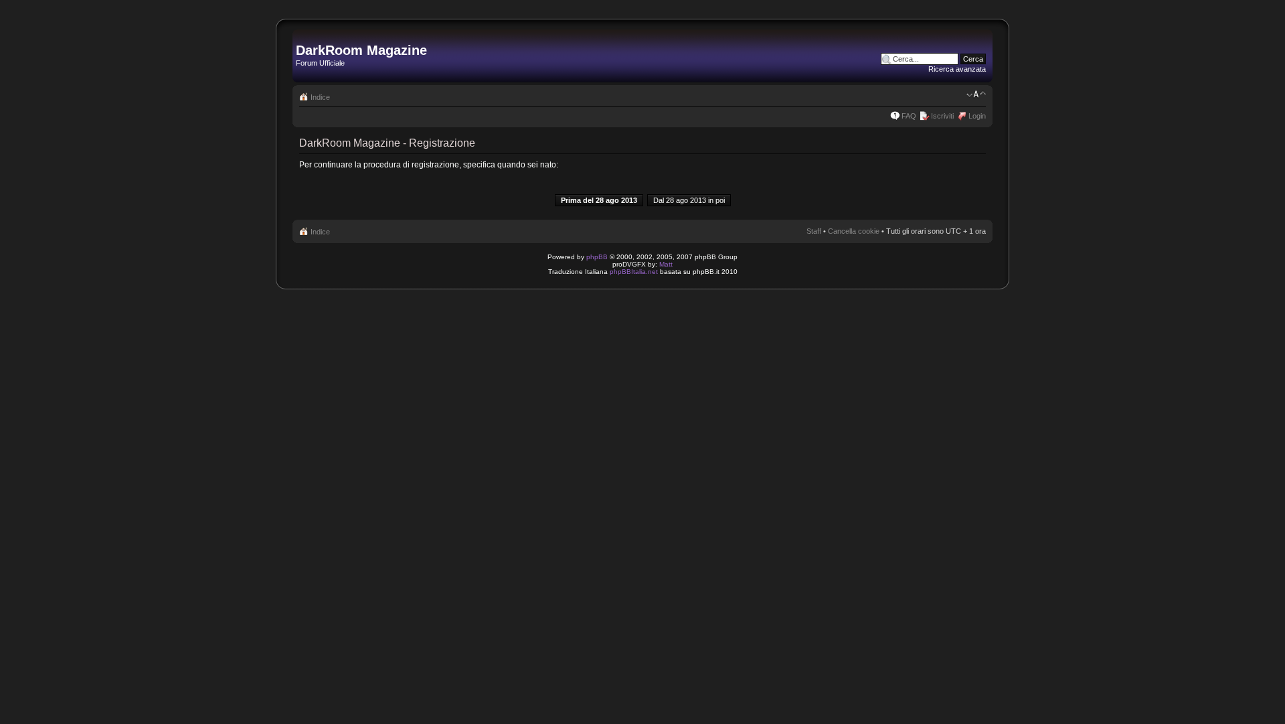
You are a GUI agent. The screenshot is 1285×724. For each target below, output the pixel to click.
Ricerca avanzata (957, 69)
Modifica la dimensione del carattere (976, 94)
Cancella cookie (853, 231)
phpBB (597, 257)
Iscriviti (942, 116)
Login (977, 116)
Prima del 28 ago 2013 (599, 200)
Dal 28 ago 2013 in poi (689, 200)
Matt (666, 264)
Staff (813, 231)
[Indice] (303, 36)
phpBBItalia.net (634, 271)
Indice (320, 97)
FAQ (909, 116)
